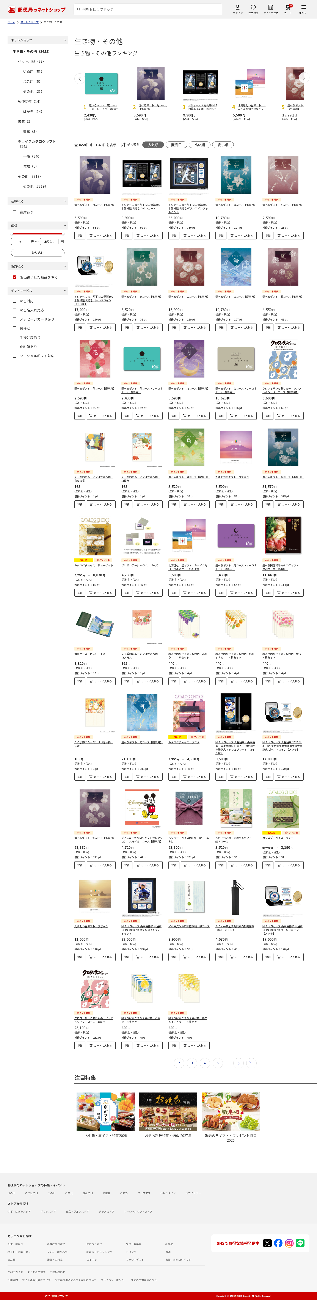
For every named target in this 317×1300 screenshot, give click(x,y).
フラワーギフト (135, 1259)
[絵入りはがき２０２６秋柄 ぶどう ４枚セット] (189, 624)
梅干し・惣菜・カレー (20, 1252)
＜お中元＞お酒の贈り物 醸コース (189, 926)
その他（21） (33, 91)
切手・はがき (15, 1244)
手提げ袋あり (30, 337)
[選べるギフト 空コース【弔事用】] (283, 447)
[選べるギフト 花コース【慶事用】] (95, 358)
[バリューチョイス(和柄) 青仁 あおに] (189, 808)
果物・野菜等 (133, 1244)
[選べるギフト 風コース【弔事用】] (283, 267)
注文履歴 (253, 13)
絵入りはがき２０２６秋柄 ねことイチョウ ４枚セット (187, 1019)
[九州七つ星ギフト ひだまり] (236, 447)
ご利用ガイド (15, 1272)
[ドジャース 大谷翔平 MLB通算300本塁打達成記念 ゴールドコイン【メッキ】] (95, 267)
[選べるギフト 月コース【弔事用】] (95, 175)
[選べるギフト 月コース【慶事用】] (189, 358)
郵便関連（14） (30, 101)
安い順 (223, 144)
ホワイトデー (193, 1193)
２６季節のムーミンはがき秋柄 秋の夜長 (93, 478)
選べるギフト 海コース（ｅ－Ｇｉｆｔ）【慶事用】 (236, 390)
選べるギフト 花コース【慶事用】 (95, 388)
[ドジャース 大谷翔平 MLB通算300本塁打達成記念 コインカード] (142, 175)
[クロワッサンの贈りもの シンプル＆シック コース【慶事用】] (283, 358)
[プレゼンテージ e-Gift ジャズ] (142, 535)
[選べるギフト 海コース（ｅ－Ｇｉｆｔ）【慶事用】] (236, 358)
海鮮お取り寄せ (56, 1244)
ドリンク (131, 1252)
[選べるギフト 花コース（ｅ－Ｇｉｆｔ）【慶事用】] (142, 358)
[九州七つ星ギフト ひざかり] (95, 896)
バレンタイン (168, 1193)
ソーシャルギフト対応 (37, 355)
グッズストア (106, 1211)
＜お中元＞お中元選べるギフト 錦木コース (234, 839)
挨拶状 (25, 328)
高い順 (200, 144)
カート (288, 13)
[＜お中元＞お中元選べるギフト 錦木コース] (236, 808)
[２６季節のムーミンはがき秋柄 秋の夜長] (95, 447)
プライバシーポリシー (114, 1280)
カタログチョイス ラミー (277, 837)
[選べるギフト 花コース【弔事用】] (283, 175)
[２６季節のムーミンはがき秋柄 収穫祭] (142, 447)
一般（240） (33, 156)
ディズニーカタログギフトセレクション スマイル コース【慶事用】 (142, 839)
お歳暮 (106, 1193)
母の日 (11, 1193)
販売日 (176, 144)
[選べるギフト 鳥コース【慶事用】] (189, 447)
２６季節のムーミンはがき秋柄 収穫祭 (140, 478)
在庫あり (27, 212)
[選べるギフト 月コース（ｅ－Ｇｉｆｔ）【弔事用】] (236, 535)
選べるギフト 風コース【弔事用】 (283, 296)
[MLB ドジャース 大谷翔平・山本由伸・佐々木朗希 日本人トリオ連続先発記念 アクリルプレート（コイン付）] (236, 712)
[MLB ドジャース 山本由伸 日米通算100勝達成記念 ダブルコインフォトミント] (142, 896)
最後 (251, 1063)
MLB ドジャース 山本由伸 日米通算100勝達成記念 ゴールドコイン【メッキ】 (282, 929)
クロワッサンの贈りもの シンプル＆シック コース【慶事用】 (281, 390)
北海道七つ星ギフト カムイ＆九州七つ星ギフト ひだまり (187, 567)
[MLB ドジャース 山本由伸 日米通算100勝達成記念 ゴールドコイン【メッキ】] (283, 896)
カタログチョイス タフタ (183, 742)
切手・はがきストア (19, 1211)
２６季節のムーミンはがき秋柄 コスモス (140, 655)
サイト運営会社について (36, 1280)
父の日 (51, 1193)
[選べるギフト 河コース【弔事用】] (95, 808)
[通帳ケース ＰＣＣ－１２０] (95, 624)
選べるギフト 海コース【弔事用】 (236, 204)
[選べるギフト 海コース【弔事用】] (236, 175)
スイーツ (91, 1259)
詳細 (80, 235)
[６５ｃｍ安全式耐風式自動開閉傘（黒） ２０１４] (236, 896)
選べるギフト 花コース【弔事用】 (283, 204)
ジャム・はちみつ (57, 1252)
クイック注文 (270, 13)
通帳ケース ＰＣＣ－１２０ (91, 654)
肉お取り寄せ (94, 1244)
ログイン (238, 13)
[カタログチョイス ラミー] (283, 808)
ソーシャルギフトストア (138, 1211)
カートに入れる (103, 235)
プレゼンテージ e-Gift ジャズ (139, 565)
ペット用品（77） (32, 61)
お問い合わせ (57, 1272)
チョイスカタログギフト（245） (37, 144)
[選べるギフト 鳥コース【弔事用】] (142, 267)
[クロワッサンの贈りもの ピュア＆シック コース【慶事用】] (95, 988)
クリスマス (144, 1193)
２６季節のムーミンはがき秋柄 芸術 (93, 744)
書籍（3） (26, 121)
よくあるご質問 (36, 1272)
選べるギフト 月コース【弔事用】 (95, 204)
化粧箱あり (28, 346)
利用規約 (13, 1280)
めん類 (11, 1259)
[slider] (11, 233)
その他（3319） (30, 176)
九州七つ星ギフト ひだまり (232, 477)
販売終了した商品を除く (39, 277)
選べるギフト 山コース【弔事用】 (189, 296)
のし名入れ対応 (32, 310)
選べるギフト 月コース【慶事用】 (189, 388)
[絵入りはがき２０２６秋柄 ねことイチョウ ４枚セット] (189, 988)
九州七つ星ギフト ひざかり (91, 926)
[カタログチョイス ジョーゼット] (95, 535)
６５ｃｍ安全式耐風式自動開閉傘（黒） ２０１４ (234, 928)
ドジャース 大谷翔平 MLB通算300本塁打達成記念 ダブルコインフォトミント (188, 208)
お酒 (168, 1252)
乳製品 (169, 1244)
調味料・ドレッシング (99, 1252)
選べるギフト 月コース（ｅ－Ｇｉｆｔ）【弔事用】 (236, 567)
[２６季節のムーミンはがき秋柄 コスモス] (142, 624)
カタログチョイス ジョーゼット (93, 565)
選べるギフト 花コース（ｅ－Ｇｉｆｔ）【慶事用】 (142, 390)
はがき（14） (33, 111)
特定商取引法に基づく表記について (75, 1280)
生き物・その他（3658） (32, 51)
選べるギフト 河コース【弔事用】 (95, 837)
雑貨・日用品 (55, 1259)
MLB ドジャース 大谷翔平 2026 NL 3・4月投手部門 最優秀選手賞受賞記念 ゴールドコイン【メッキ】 (282, 745)
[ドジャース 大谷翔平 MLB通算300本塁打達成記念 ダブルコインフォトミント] (189, 175)
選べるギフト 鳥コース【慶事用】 (189, 477)
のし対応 (27, 300)
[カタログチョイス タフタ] (189, 712)
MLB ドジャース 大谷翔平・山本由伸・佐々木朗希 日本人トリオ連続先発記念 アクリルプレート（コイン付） (235, 747)
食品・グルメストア (77, 1211)
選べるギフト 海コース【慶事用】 (236, 296)
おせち (124, 1193)
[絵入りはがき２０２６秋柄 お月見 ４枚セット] (142, 988)
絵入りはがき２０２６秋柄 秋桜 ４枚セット (284, 655)
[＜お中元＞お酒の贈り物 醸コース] (189, 896)
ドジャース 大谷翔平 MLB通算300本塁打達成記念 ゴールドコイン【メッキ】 (93, 300)
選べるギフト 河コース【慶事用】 (142, 742)
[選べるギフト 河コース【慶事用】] (142, 712)
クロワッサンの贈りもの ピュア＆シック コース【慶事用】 (93, 1019)
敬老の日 (88, 1193)
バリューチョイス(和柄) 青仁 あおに (188, 839)
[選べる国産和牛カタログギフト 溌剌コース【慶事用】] (283, 535)
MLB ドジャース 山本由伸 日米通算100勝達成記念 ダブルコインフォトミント (141, 929)
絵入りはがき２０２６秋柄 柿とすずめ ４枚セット (234, 655)
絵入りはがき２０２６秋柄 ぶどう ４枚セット (187, 655)
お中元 (69, 1193)
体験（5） (31, 166)
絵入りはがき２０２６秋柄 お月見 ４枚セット (140, 1019)
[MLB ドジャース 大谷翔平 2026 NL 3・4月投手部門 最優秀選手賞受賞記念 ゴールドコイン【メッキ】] (283, 712)
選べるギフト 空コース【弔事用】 (283, 477)
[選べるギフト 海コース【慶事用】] (236, 267)
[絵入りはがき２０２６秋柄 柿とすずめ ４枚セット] (236, 624)
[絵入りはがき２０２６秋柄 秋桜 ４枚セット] (283, 624)
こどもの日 (31, 1193)
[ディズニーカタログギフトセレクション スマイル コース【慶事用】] (142, 808)
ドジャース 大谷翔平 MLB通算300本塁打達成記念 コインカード (140, 206)
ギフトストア (48, 1211)
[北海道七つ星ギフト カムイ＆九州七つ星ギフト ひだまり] (189, 535)
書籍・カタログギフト (178, 1259)
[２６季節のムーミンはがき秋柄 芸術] (95, 712)
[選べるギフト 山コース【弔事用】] (189, 267)
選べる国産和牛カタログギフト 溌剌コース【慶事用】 (281, 567)
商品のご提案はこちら (144, 1280)
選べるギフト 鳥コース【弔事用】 (142, 296)
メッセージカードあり (37, 319)
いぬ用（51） (33, 71)
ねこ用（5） (32, 81)
